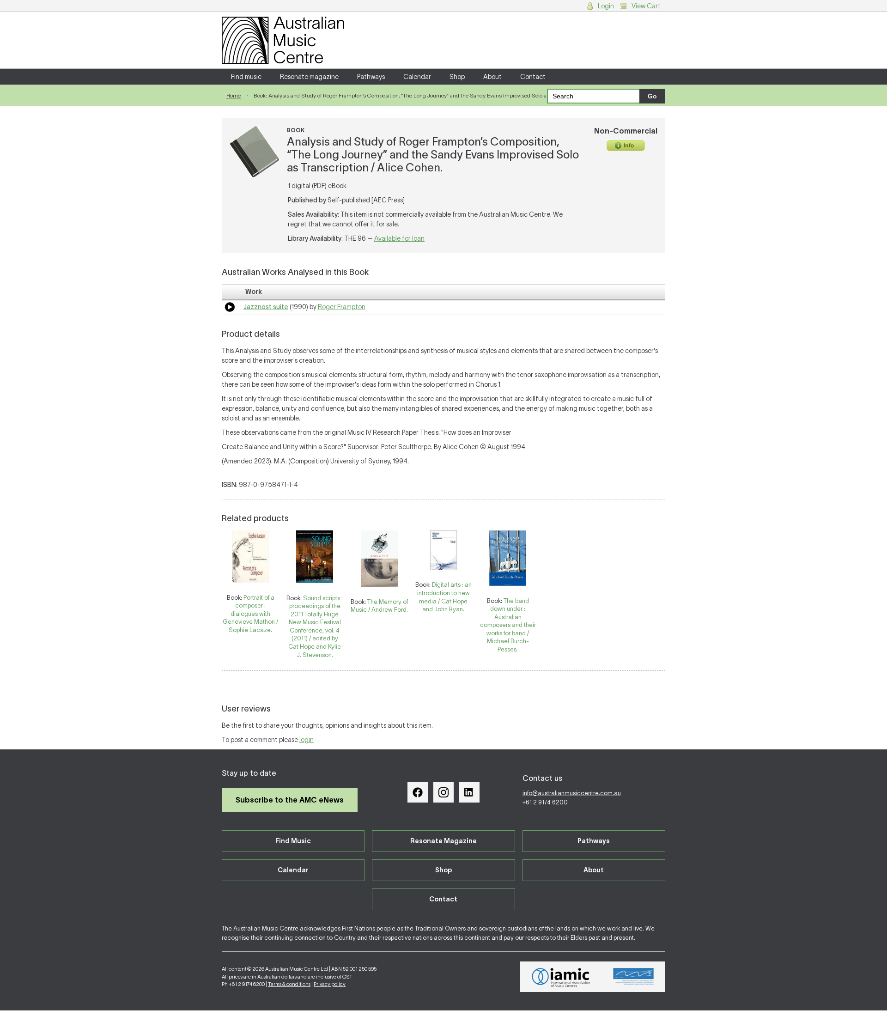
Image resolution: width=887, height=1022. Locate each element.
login (306, 739)
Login (606, 6)
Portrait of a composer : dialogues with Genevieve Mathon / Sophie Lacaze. (250, 613)
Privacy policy (330, 984)
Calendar (417, 76)
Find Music (293, 841)
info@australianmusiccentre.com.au (571, 793)
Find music (246, 76)
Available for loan (399, 238)
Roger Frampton (341, 306)
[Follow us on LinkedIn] (469, 792)
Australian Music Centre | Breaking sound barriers (283, 40)
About (492, 76)
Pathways (371, 76)
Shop (457, 76)
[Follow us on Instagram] (443, 792)
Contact (533, 76)
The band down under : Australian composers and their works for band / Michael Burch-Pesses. (508, 625)
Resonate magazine (309, 76)
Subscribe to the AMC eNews (290, 800)
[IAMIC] (561, 976)
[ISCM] (633, 976)
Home (233, 95)
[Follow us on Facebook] (417, 792)
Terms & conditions (289, 984)
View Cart (646, 6)
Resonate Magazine (443, 841)
